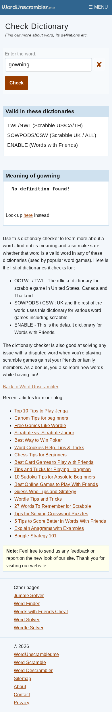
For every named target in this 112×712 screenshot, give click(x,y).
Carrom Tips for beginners (41, 418)
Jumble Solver (29, 595)
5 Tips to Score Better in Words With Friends (60, 521)
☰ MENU (98, 7)
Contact (22, 694)
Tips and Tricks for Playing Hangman (52, 469)
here (28, 215)
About (20, 686)
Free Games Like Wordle (40, 425)
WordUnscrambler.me (36, 654)
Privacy (21, 702)
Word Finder (27, 603)
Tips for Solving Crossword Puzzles (51, 513)
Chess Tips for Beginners (40, 454)
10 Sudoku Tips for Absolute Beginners (54, 476)
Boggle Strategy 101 (35, 535)
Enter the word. (20, 53)
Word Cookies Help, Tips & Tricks (49, 447)
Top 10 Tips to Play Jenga (41, 410)
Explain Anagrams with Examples (49, 528)
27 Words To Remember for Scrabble (52, 506)
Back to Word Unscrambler (31, 386)
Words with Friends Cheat (41, 611)
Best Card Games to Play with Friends (54, 462)
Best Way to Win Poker (38, 440)
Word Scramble (30, 662)
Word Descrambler (33, 670)
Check (16, 82)
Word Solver (27, 619)
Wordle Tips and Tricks (38, 499)
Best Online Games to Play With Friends (56, 484)
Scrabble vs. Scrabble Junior (44, 432)
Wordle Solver (28, 627)
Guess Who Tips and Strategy (45, 491)
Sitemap (22, 678)
